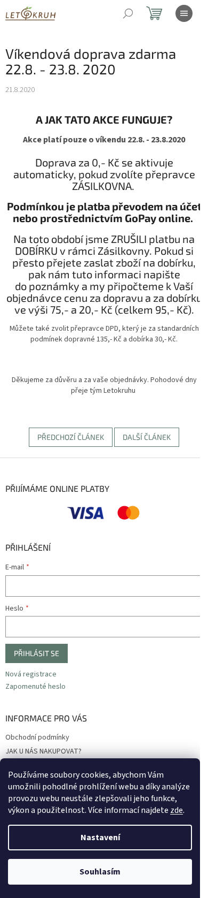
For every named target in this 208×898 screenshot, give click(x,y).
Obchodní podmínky (37, 737)
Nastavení (100, 837)
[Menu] (184, 13)
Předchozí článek (70, 437)
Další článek (147, 437)
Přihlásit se (36, 653)
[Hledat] (128, 13)
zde (176, 810)
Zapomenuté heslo (35, 687)
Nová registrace (31, 674)
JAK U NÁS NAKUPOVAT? (43, 751)
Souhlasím (100, 872)
